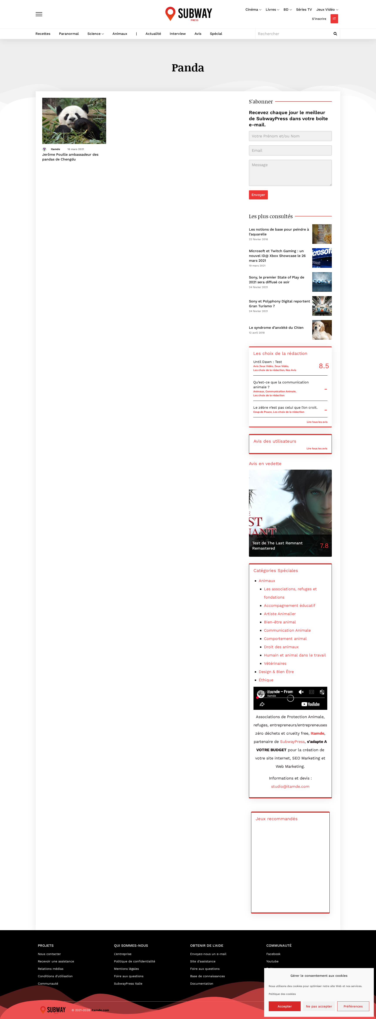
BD (286, 9)
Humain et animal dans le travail (295, 655)
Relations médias (50, 968)
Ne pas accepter (319, 1006)
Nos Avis (291, 370)
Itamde (55, 149)
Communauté (48, 983)
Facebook (273, 954)
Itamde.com (100, 1010)
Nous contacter (49, 954)
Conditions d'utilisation (55, 976)
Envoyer (258, 195)
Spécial (216, 34)
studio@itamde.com (290, 786)
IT (334, 19)
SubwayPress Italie (128, 983)
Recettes (42, 34)
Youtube (272, 961)
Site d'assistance (202, 961)
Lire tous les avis (317, 421)
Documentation (201, 983)
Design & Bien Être (276, 671)
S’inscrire (319, 18)
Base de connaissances (207, 976)
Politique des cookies (282, 993)
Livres (271, 9)
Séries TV (304, 9)
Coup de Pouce (262, 412)
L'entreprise (122, 954)
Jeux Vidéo (325, 9)
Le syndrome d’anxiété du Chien (276, 328)
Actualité (153, 34)
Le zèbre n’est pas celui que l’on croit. (285, 407)
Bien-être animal (280, 622)
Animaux (119, 34)
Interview (178, 34)
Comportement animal (285, 638)
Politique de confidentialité (134, 961)
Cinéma (251, 9)
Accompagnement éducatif (289, 605)
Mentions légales (126, 968)
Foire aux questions (128, 976)
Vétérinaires (275, 663)
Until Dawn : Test (267, 362)
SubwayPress (292, 741)
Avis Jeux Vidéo (263, 366)
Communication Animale (280, 391)
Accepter (285, 1006)
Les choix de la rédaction (268, 370)
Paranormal (69, 34)
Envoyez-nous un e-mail (208, 954)
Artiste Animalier (280, 613)
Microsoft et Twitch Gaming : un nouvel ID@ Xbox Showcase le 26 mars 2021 (277, 256)
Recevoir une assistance (56, 961)
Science (94, 34)
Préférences (353, 1006)
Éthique (266, 680)
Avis (198, 34)
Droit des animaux (281, 646)
